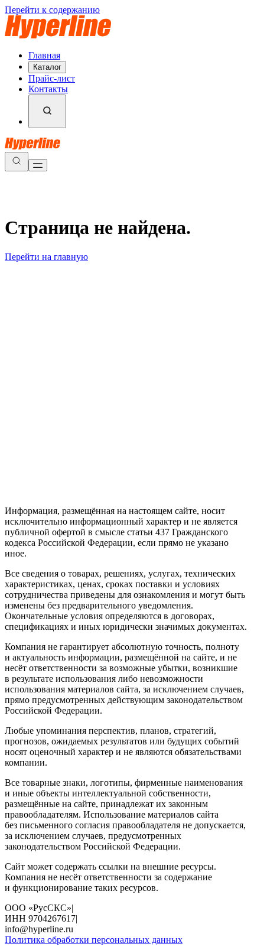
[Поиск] (47, 111)
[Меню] (37, 165)
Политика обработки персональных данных (94, 940)
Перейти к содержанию (52, 10)
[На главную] (58, 35)
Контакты (48, 89)
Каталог (47, 67)
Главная (44, 55)
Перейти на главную (46, 257)
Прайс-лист (51, 78)
